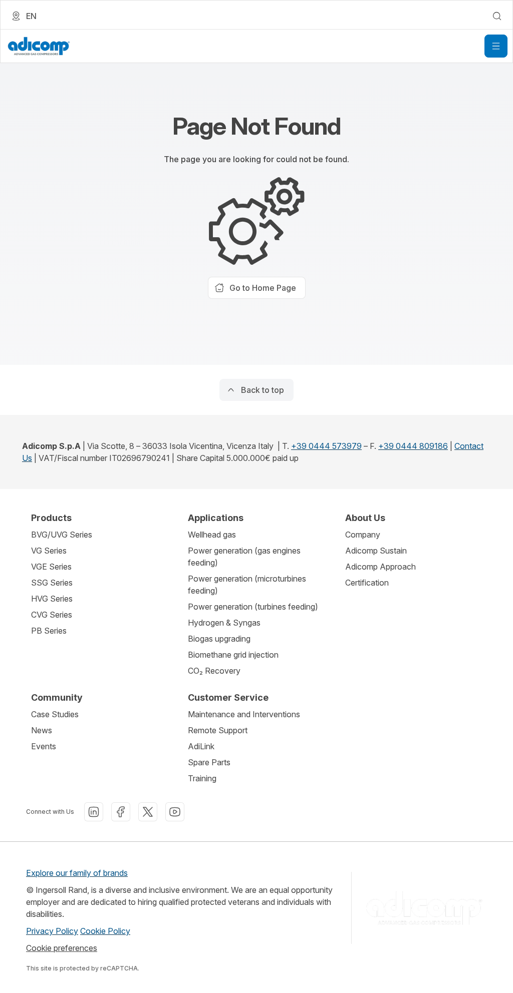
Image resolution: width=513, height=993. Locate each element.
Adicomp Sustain (376, 551)
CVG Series (51, 615)
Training (202, 778)
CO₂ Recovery (214, 671)
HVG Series (52, 599)
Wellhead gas (212, 535)
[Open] (495, 46)
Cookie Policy (105, 931)
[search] (496, 16)
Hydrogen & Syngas (224, 623)
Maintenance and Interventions (244, 714)
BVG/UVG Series (61, 535)
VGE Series (51, 567)
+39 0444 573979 (326, 446)
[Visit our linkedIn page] (93, 811)
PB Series (49, 631)
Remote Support (217, 730)
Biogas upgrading (219, 639)
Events (43, 746)
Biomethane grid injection (233, 655)
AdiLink (201, 746)
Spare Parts (209, 762)
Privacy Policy (52, 931)
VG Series (49, 551)
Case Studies (55, 714)
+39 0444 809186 (413, 446)
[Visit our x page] (147, 811)
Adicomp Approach (380, 567)
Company (362, 535)
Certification (367, 583)
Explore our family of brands (77, 873)
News (41, 730)
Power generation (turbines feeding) (253, 607)
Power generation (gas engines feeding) (244, 557)
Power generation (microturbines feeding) (247, 585)
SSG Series (52, 583)
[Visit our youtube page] (174, 811)
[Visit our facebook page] (120, 811)
